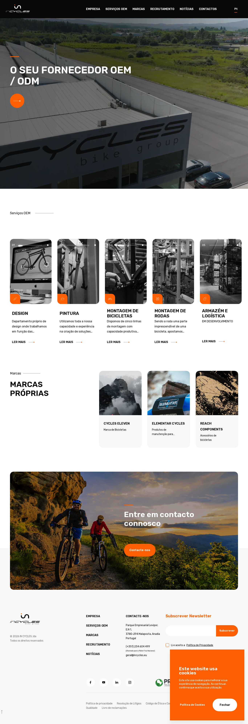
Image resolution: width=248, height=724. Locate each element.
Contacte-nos (139, 550)
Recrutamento (162, 9)
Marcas (139, 9)
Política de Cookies (192, 704)
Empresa (93, 9)
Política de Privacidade (199, 645)
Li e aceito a (192, 645)
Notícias (187, 9)
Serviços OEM (97, 625)
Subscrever (227, 630)
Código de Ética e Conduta (161, 703)
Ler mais (19, 342)
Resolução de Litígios (129, 703)
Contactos (208, 9)
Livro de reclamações (114, 707)
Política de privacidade (99, 703)
